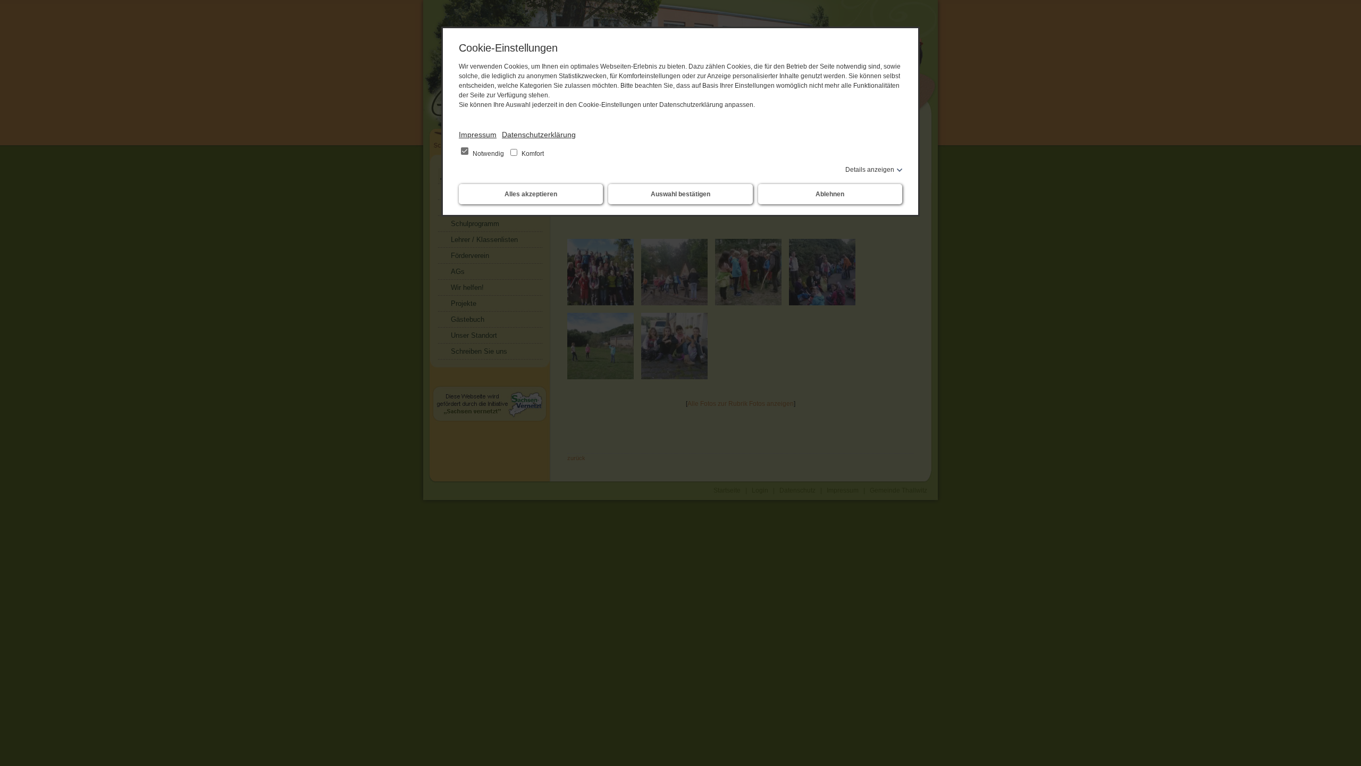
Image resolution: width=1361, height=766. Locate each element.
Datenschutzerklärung (539, 134)
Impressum (478, 134)
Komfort (532, 153)
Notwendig (488, 153)
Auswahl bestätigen (680, 194)
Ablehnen (830, 194)
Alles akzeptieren (531, 194)
